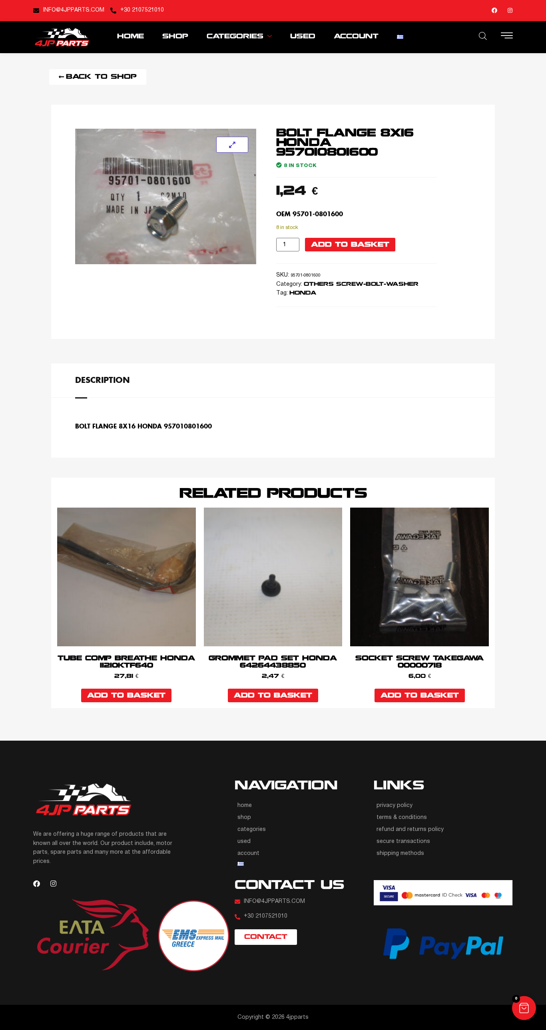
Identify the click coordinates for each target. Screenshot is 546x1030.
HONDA (302, 293)
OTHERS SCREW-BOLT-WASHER (361, 284)
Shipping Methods (400, 853)
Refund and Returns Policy (410, 829)
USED (302, 37)
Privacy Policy (394, 805)
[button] (524, 1008)
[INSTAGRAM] (510, 10)
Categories (235, 37)
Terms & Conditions (402, 817)
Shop (175, 37)
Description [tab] (102, 379)
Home (130, 37)
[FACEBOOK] (494, 10)
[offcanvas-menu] (507, 36)
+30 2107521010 (142, 10)
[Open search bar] (483, 36)
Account (356, 37)
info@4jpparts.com (73, 10)
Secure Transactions (403, 841)
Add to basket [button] (126, 696)
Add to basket (350, 245)
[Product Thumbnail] (232, 145)
